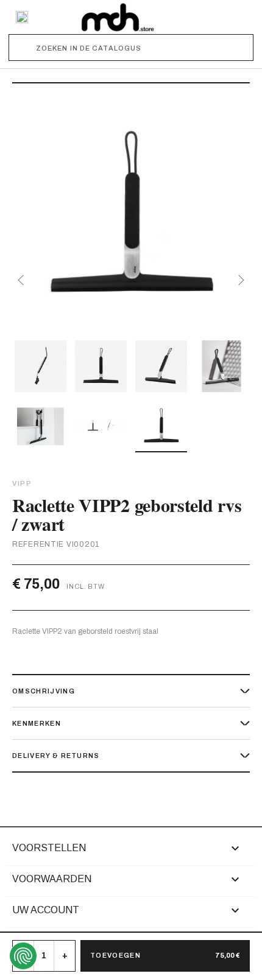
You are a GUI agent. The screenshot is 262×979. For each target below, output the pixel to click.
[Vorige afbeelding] (23, 280)
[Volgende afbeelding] (239, 280)
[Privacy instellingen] (23, 956)
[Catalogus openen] (22, 17)
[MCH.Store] (117, 17)
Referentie (38, 544)
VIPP (22, 483)
